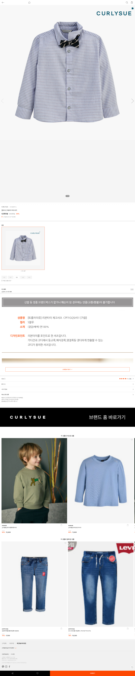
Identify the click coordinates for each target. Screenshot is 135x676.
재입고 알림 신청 (7, 280)
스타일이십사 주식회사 (8, 648)
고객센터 (4, 643)
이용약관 (11, 643)
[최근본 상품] (132, 667)
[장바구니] (61, 529)
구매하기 (92, 673)
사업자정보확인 (5, 654)
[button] (132, 101)
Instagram (6, 666)
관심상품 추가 (64, 440)
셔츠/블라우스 (13, 207)
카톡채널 (3, 666)
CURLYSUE (4, 207)
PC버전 (12, 654)
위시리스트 (37, 673)
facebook (9, 666)
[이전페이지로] (3, 2)
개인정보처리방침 (21, 643)
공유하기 (12, 673)
